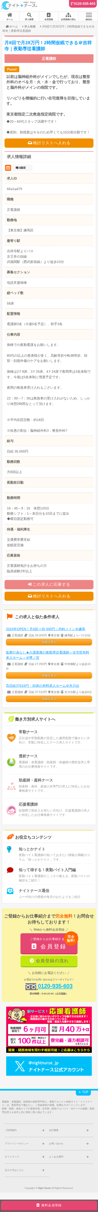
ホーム (13, 26)
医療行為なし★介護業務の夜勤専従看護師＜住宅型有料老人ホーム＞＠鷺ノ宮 (47, 655)
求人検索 (30, 26)
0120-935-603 (84, 3)
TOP (84, 1092)
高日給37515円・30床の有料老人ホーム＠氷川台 (42, 686)
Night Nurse (44, 1188)
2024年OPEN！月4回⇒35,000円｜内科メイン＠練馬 (45, 629)
